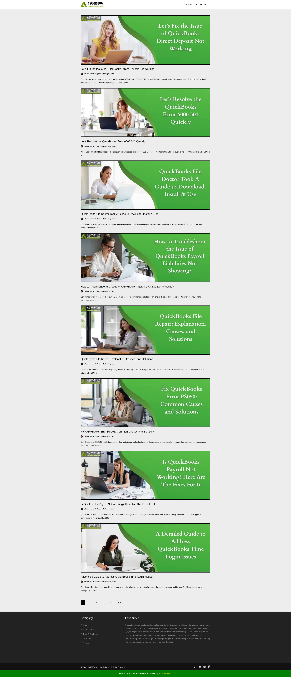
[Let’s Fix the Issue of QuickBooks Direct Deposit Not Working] (145, 40)
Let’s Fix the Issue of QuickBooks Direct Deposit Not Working (117, 68)
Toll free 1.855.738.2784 (197, 5)
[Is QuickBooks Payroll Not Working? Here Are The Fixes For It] (145, 475)
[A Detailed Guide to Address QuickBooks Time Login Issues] (145, 548)
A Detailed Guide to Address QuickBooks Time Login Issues (116, 576)
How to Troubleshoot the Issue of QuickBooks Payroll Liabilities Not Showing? (127, 286)
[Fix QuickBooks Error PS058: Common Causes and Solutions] (145, 403)
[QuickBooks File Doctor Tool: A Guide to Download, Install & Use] (145, 185)
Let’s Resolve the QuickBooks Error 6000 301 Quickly (113, 141)
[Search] (208, 5)
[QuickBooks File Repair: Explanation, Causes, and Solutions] (145, 330)
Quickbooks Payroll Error (105, 74)
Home (85, 625)
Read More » (123, 83)
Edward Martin (89, 74)
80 (111, 602)
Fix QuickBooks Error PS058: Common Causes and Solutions (118, 431)
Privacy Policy (88, 629)
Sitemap (86, 643)
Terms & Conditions (90, 634)
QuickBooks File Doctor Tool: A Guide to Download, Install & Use (119, 213)
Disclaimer (87, 639)
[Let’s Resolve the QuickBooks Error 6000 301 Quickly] (145, 112)
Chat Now (166, 674)
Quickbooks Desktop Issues (106, 146)
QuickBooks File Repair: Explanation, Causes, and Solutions (117, 359)
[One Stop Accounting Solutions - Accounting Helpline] (92, 4)
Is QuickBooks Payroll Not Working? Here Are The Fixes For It (118, 504)
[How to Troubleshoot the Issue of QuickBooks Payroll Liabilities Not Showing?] (145, 257)
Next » (120, 602)
